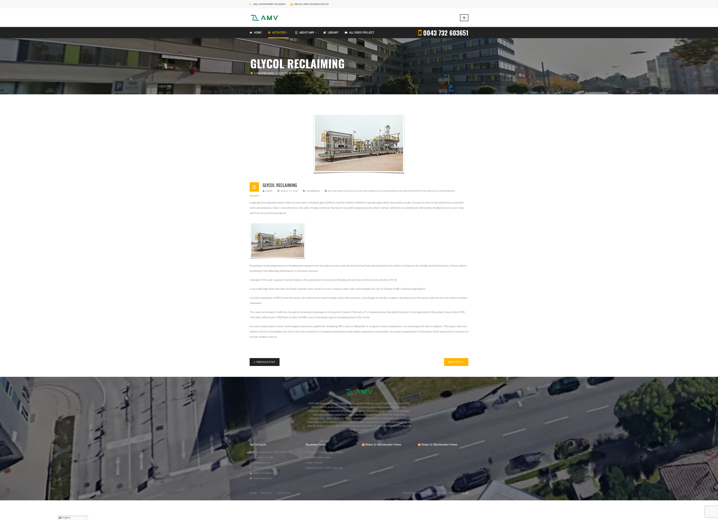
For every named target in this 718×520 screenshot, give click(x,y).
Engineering (265, 73)
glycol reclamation (387, 190)
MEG (401, 190)
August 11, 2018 (289, 190)
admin (268, 190)
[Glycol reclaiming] (359, 144)
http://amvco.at (262, 478)
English (66, 517)
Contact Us (283, 493)
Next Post (455, 362)
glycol (351, 190)
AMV (465, 493)
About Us (266, 493)
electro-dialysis (337, 190)
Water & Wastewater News (383, 444)
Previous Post (265, 362)
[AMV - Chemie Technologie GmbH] (264, 17)
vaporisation (447, 190)
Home (253, 493)
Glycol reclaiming (280, 185)
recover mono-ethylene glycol (422, 190)
